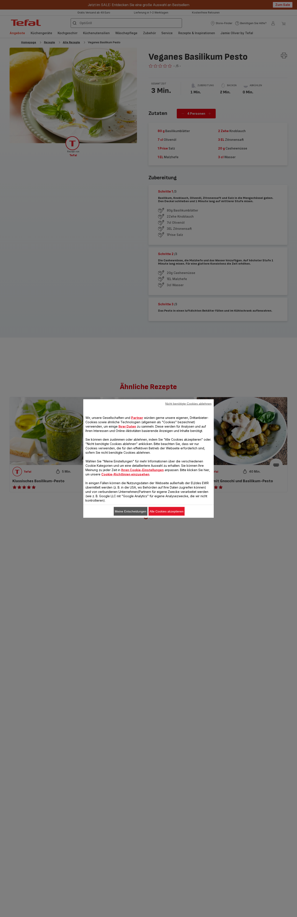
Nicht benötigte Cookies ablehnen (188, 403)
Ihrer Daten (127, 426)
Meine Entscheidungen (130, 511)
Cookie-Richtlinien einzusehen (125, 474)
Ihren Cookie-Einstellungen (142, 470)
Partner (137, 418)
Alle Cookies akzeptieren (167, 511)
